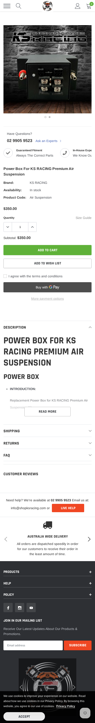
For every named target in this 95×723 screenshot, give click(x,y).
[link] (10, 387)
